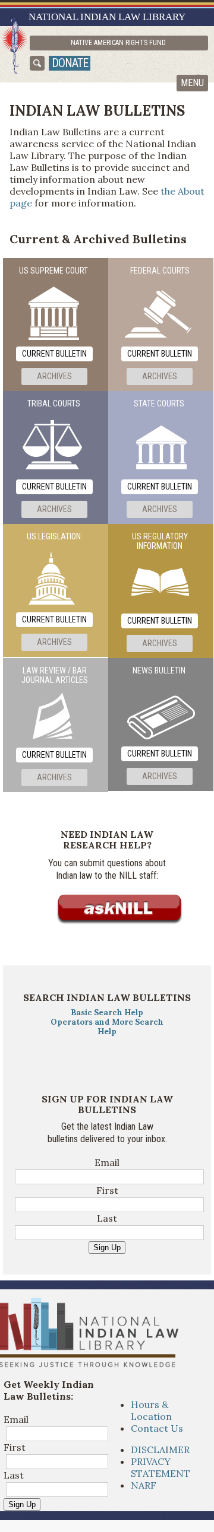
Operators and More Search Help (107, 1027)
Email (107, 1162)
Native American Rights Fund (118, 43)
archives (54, 376)
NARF (143, 1485)
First (107, 1190)
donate (70, 63)
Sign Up (107, 1247)
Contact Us (157, 1428)
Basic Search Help (107, 1012)
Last (107, 1218)
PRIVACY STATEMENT (160, 1467)
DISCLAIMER (160, 1449)
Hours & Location (151, 1410)
